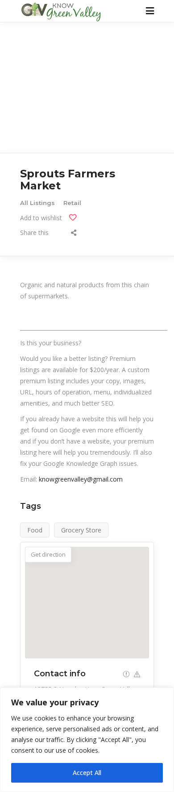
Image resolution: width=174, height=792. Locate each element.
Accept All (87, 772)
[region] (87, 739)
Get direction (48, 554)
